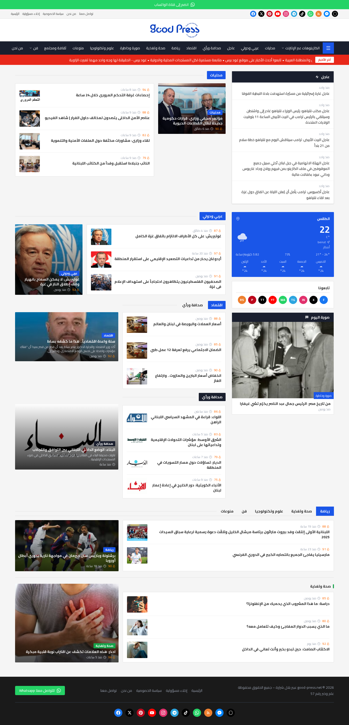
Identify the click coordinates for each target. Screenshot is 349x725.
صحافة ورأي (212, 397)
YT (273, 300)
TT (262, 300)
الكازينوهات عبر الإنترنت (302, 48)
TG (293, 300)
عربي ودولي (213, 216)
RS (242, 300)
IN (303, 300)
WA (283, 300)
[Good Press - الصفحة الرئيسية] (175, 30)
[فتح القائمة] (328, 48)
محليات (216, 75)
